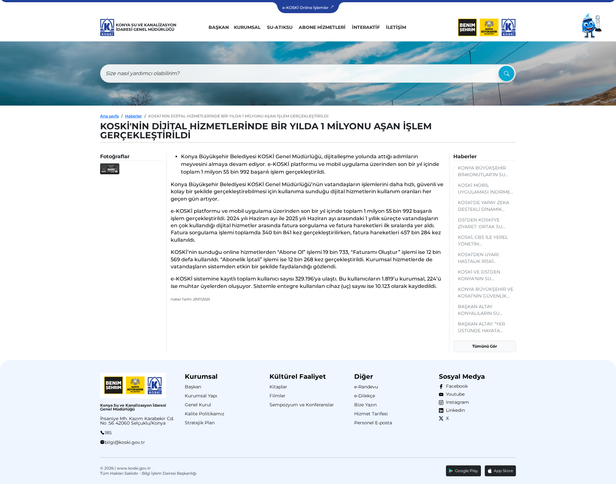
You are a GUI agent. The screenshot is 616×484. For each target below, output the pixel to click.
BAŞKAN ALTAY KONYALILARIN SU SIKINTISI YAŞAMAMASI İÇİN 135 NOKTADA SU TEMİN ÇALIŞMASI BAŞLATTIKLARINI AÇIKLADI (484, 310)
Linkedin (454, 410)
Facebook (455, 386)
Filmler (278, 396)
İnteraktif (366, 27)
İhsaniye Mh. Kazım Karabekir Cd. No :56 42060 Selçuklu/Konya (137, 420)
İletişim (396, 27)
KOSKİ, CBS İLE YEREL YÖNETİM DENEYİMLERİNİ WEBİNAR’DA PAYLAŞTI (484, 240)
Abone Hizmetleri (322, 27)
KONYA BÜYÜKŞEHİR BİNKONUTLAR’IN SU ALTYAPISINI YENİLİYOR (484, 171)
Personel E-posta (373, 423)
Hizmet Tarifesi (371, 414)
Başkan (219, 27)
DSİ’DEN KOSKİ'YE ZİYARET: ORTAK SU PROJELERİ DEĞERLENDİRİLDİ (480, 223)
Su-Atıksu (280, 27)
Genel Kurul (198, 405)
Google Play (465, 470)
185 (108, 432)
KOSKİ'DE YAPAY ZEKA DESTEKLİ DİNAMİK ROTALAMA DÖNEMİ (483, 206)
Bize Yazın (365, 405)
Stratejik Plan (200, 423)
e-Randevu (366, 387)
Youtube (454, 394)
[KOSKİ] (107, 27)
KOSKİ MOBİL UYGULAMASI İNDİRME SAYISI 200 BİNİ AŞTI (484, 188)
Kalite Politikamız (204, 414)
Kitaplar (278, 387)
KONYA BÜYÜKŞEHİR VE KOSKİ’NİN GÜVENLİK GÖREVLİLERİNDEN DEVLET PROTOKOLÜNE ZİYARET (485, 292)
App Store (502, 470)
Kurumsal (247, 27)
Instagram (456, 402)
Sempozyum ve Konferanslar (302, 405)
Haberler (133, 116)
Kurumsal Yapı (201, 396)
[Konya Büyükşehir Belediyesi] (478, 27)
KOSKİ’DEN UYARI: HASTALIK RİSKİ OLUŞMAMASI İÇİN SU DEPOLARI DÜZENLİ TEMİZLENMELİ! (483, 258)
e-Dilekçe (364, 396)
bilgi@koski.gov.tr (125, 442)
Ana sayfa (109, 116)
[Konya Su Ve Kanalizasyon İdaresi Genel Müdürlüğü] (508, 27)
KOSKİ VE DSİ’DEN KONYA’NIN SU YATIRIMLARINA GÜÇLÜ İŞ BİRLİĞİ (484, 275)
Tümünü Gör (484, 346)
